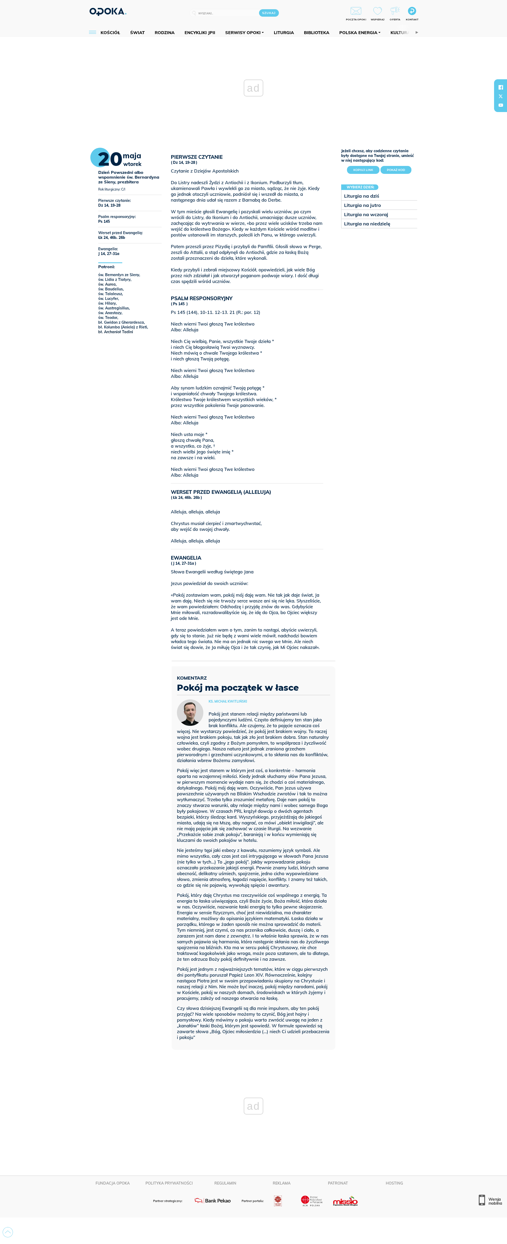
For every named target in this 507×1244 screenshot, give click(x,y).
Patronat (338, 1183)
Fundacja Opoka (113, 1183)
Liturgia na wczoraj (366, 214)
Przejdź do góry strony (8, 1232)
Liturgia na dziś (361, 196)
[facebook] (501, 87)
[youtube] (501, 105)
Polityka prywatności (169, 1183)
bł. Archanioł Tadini (115, 331)
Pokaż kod (396, 170)
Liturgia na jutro (362, 205)
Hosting (394, 1183)
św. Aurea (107, 284)
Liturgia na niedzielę (367, 224)
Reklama (281, 1183)
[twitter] (501, 96)
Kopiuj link (366, 169)
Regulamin (225, 1183)
